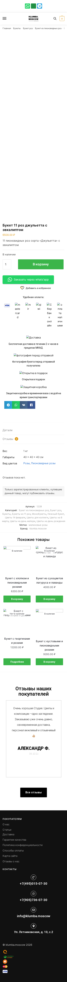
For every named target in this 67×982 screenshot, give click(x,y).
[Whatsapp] (27, 6)
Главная (7, 28)
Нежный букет (56, 513)
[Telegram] (39, 6)
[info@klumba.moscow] (33, 910)
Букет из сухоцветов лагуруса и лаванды (49, 580)
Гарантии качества (14, 839)
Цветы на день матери (22, 521)
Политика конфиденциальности (23, 845)
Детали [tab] (8, 430)
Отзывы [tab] (10, 439)
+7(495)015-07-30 (33, 884)
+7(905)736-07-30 (33, 900)
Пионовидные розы (43, 463)
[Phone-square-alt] (33, 6)
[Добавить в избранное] (26, 550)
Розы (26, 463)
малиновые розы (38, 525)
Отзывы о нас (11, 861)
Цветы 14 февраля (15, 517)
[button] (8, 405)
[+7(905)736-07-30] (33, 893)
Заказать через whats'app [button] (31, 279)
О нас (6, 824)
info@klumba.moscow (33, 916)
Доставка (8, 834)
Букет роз (28, 28)
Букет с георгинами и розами (17, 640)
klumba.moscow (38, 528)
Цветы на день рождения (51, 521)
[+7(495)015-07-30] (33, 877)
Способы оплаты (13, 850)
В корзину (41, 264)
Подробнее (17, 661)
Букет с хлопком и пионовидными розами (17, 582)
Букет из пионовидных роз (48, 28)
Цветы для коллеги (37, 517)
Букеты (17, 28)
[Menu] (8, 18)
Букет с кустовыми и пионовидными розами (49, 645)
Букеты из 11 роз (21, 513)
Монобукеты (39, 513)
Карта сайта (10, 855)
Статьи (7, 829)
